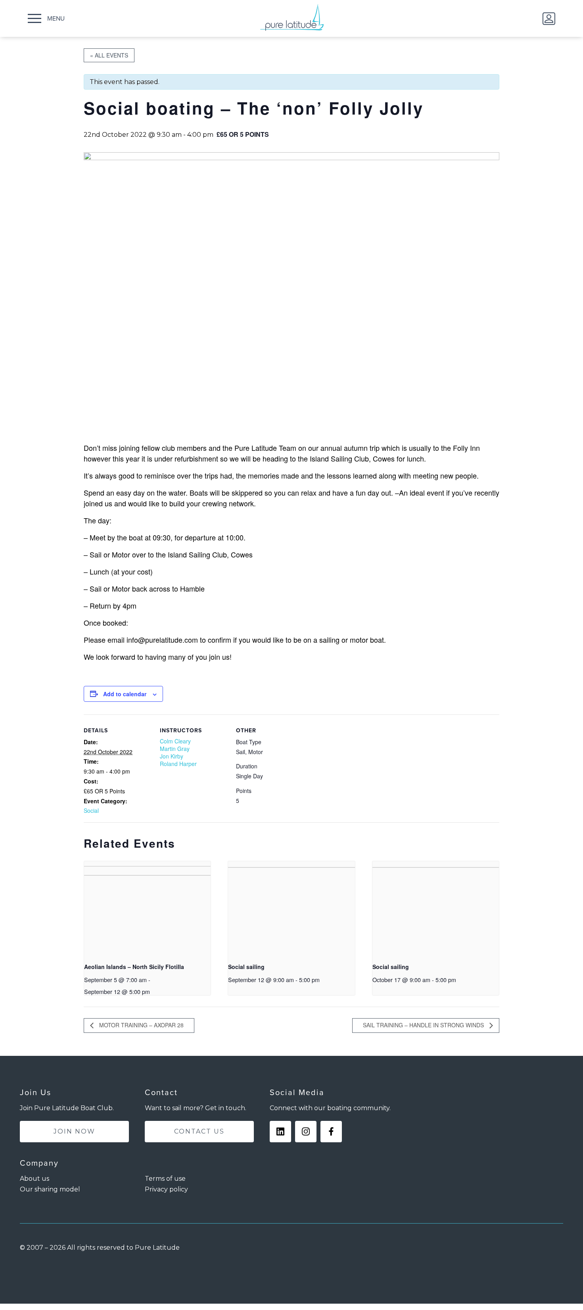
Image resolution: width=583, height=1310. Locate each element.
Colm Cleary (175, 741)
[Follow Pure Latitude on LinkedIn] (280, 1131)
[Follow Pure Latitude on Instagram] (305, 1131)
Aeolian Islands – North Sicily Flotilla (134, 967)
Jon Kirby (171, 756)
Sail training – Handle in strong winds (424, 1025)
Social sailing (246, 967)
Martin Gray (175, 749)
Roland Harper (178, 764)
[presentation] (147, 908)
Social (91, 810)
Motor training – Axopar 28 (141, 1025)
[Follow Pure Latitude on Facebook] (331, 1131)
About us (34, 1178)
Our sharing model (50, 1189)
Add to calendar (124, 694)
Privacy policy (166, 1189)
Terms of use (165, 1178)
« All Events (109, 55)
